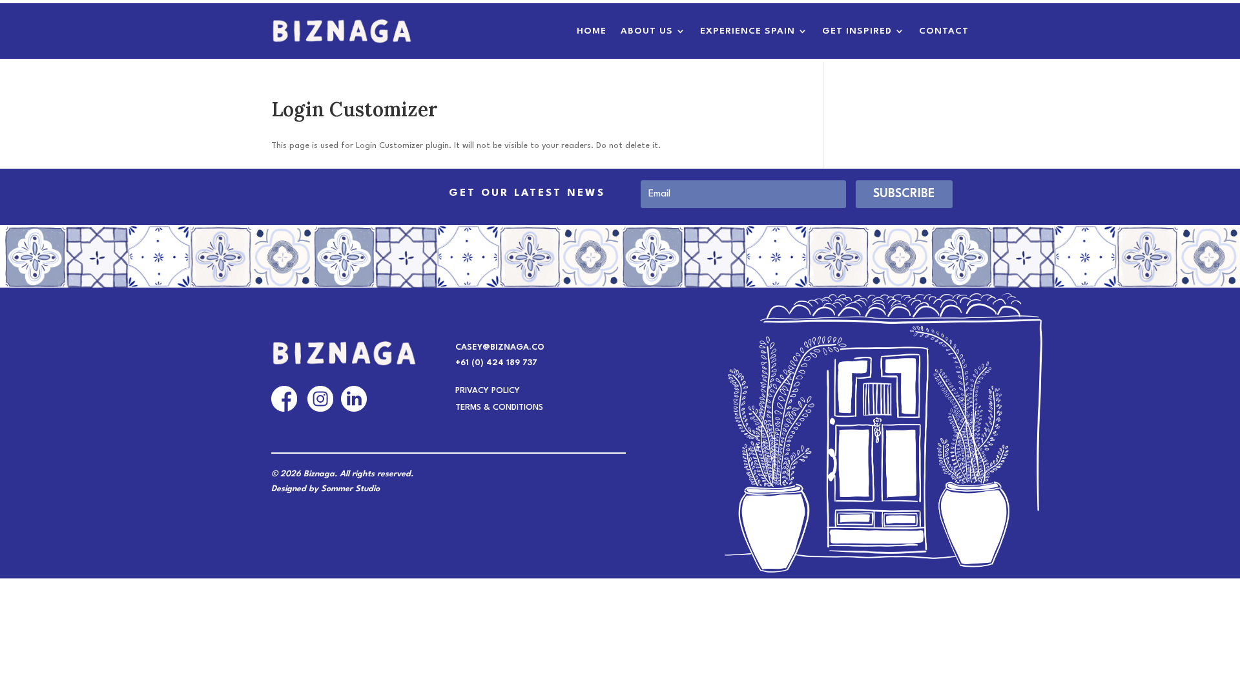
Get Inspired (857, 31)
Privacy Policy (487, 391)
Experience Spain (747, 31)
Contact (944, 31)
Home (591, 31)
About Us (647, 31)
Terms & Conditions (499, 408)
